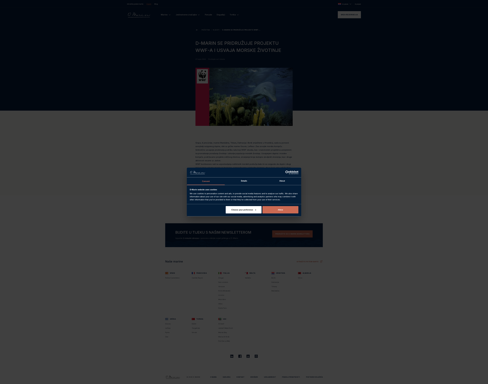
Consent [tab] (206, 181)
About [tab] (282, 181)
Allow (280, 210)
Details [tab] (244, 181)
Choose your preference (242, 210)
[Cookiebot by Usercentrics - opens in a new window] (287, 172)
